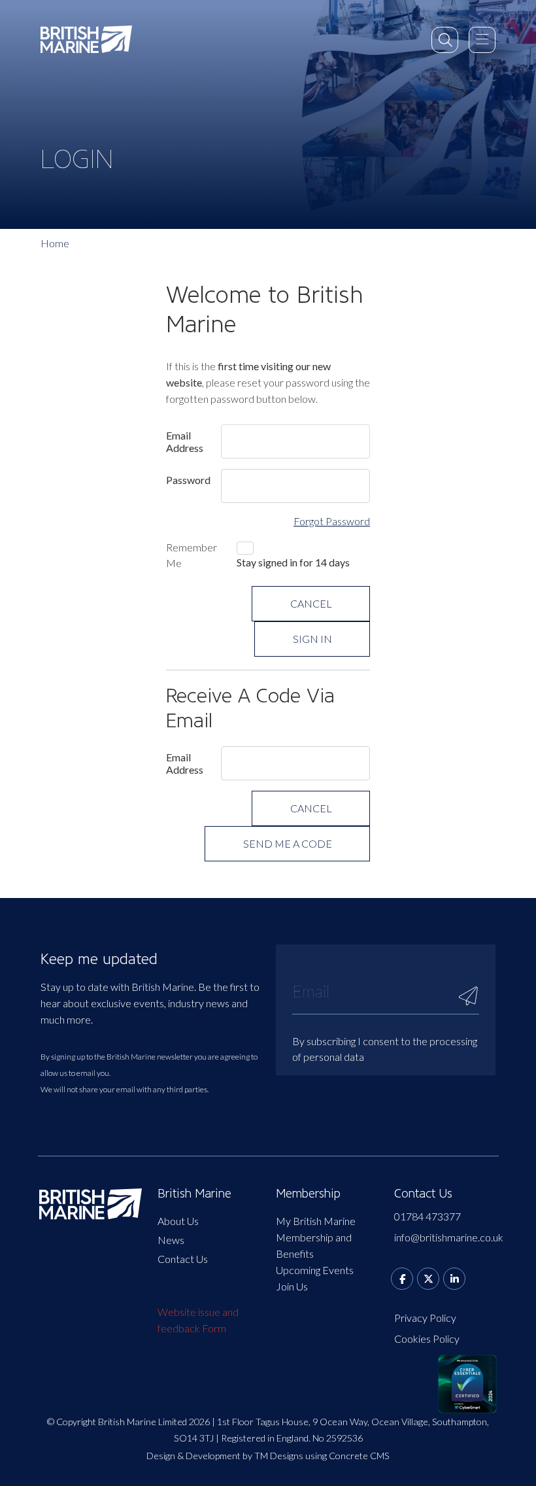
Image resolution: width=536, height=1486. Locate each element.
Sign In (312, 638)
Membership (308, 1193)
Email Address (184, 441)
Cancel (311, 603)
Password (188, 480)
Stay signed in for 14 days (293, 562)
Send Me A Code (287, 843)
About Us (178, 1221)
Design (160, 1455)
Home (55, 243)
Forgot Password (331, 521)
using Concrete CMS (347, 1455)
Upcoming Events (315, 1270)
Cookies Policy (427, 1338)
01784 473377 (427, 1216)
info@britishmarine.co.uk (445, 1237)
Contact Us (183, 1259)
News (171, 1240)
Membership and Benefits (314, 1245)
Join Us (292, 1286)
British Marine (194, 1193)
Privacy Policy (425, 1317)
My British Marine (316, 1221)
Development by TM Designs (244, 1455)
